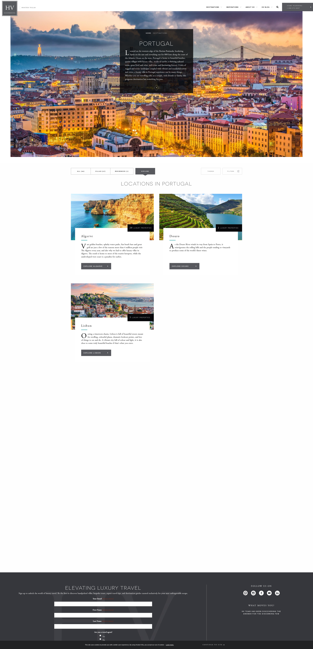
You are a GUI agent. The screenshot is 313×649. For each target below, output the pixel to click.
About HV (250, 7)
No (104, 640)
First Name (103, 610)
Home (148, 33)
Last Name (103, 621)
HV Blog (266, 7)
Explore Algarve (93, 266)
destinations (160, 33)
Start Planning (294, 7)
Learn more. (170, 645)
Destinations (212, 7)
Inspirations (232, 7)
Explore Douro (180, 266)
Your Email (103, 598)
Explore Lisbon (92, 353)
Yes (104, 636)
